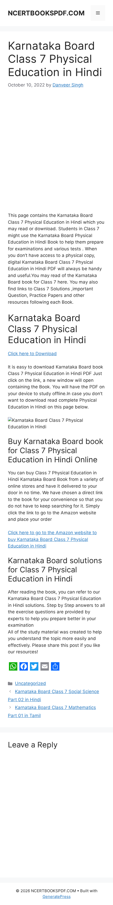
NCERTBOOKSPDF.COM (46, 13)
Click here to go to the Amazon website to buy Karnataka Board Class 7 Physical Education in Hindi (52, 539)
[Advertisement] (56, 154)
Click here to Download (32, 353)
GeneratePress (57, 896)
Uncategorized (30, 683)
